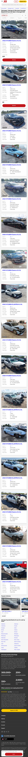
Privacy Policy (14, 750)
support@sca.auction (20, 742)
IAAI (24, 752)
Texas (2, 647)
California (3, 625)
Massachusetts (4, 633)
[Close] (21, 751)
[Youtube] (8, 731)
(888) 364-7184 (12, 742)
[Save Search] (25, 15)
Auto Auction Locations (21, 675)
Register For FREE (14, 710)
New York (3, 641)
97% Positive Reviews (5, 689)
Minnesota (3, 635)
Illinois (2, 629)
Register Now (23, 1)
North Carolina (17, 641)
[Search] (25, 5)
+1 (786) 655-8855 (5, 742)
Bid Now (14, 59)
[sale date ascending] (22, 15)
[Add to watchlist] (25, 22)
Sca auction (3, 8)
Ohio (2, 643)
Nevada (16, 637)
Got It (14, 754)
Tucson (20, 17)
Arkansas (16, 623)
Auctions (3, 721)
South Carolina (17, 645)
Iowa (2, 631)
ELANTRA (5, 17)
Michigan (16, 633)
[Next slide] (24, 29)
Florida (15, 625)
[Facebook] (4, 731)
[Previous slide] (3, 29)
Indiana (15, 629)
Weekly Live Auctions (5, 683)
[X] (6, 731)
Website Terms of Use (19, 750)
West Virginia (17, 649)
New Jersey (16, 639)
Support (3, 728)
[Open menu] (2, 1)
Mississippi (16, 635)
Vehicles (3, 718)
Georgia (3, 627)
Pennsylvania (4, 645)
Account (3, 725)
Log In (16, 1)
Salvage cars (11, 8)
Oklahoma (16, 643)
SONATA (13, 17)
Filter (5, 15)
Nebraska (3, 637)
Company (3, 715)
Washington (3, 649)
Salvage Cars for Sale (6, 675)
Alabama (3, 623)
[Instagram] (2, 731)
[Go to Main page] (5, 1)
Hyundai (17, 8)
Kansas (15, 631)
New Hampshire (4, 639)
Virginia (15, 647)
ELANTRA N (23, 8)
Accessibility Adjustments (9, 735)
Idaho (15, 627)
